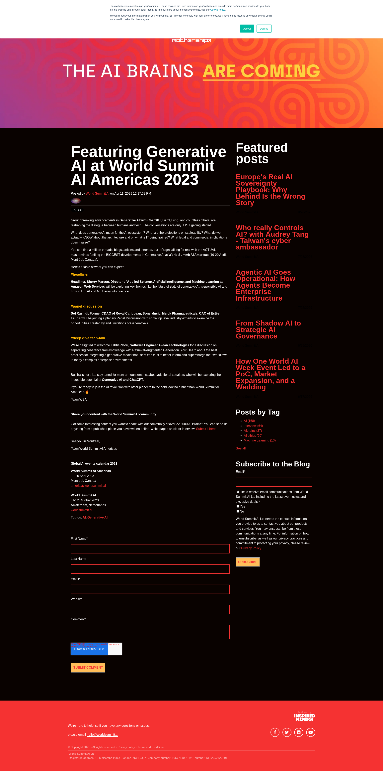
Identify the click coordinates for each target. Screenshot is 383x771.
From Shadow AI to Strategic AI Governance (268, 329)
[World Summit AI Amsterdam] (304, 718)
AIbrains (253, 430)
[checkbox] (274, 509)
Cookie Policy (217, 9)
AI (84, 517)
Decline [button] (264, 28)
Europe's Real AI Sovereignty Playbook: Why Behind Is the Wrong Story (270, 190)
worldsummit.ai (81, 510)
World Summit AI (97, 193)
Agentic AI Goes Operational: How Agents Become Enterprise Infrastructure (265, 285)
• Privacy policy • (126, 747)
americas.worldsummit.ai (88, 485)
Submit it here (206, 429)
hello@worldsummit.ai (102, 734)
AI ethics (253, 435)
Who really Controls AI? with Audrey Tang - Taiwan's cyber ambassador (272, 237)
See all (241, 448)
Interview (253, 426)
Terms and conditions (150, 747)
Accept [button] (247, 28)
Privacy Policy (251, 548)
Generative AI (97, 517)
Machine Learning (260, 440)
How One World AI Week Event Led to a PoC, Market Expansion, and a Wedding (270, 374)
